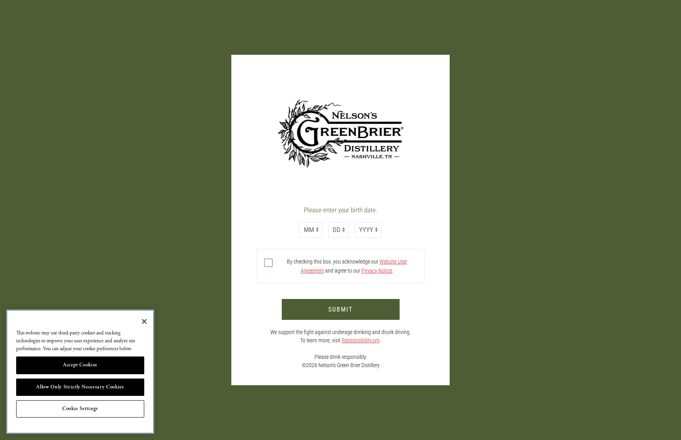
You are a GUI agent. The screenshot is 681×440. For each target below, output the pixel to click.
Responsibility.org (361, 340)
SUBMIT (340, 309)
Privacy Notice (376, 270)
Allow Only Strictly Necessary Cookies (80, 387)
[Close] (144, 321)
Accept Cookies (80, 365)
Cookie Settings (80, 408)
